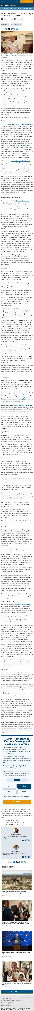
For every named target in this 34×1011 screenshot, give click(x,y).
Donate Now (17, 802)
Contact (14, 1003)
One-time (10, 780)
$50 (9, 792)
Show (17, 992)
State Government (16, 24)
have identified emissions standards (14, 400)
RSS (10, 1003)
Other (24, 792)
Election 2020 (5, 24)
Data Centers (17, 8)
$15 (9, 786)
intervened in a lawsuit (19, 392)
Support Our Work (27, 1)
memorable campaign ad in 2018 (20, 161)
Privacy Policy (5, 1003)
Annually (24, 780)
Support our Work (6, 1005)
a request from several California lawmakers (20, 124)
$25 (24, 786)
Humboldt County (21, 146)
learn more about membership (22, 796)
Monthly (17, 780)
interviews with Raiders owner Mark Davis (19, 605)
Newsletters (20, 1003)
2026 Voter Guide (7, 8)
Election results (27, 8)
